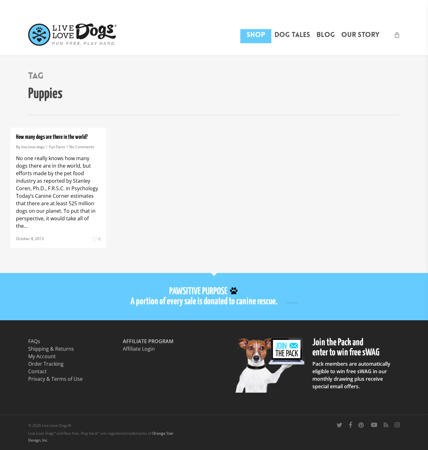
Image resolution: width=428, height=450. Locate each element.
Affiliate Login (139, 348)
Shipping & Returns (51, 348)
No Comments (81, 146)
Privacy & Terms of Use (55, 378)
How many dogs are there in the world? (52, 137)
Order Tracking (46, 363)
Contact (37, 371)
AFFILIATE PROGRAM (148, 341)
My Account (42, 356)
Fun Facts (57, 146)
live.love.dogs (33, 146)
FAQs (34, 341)
